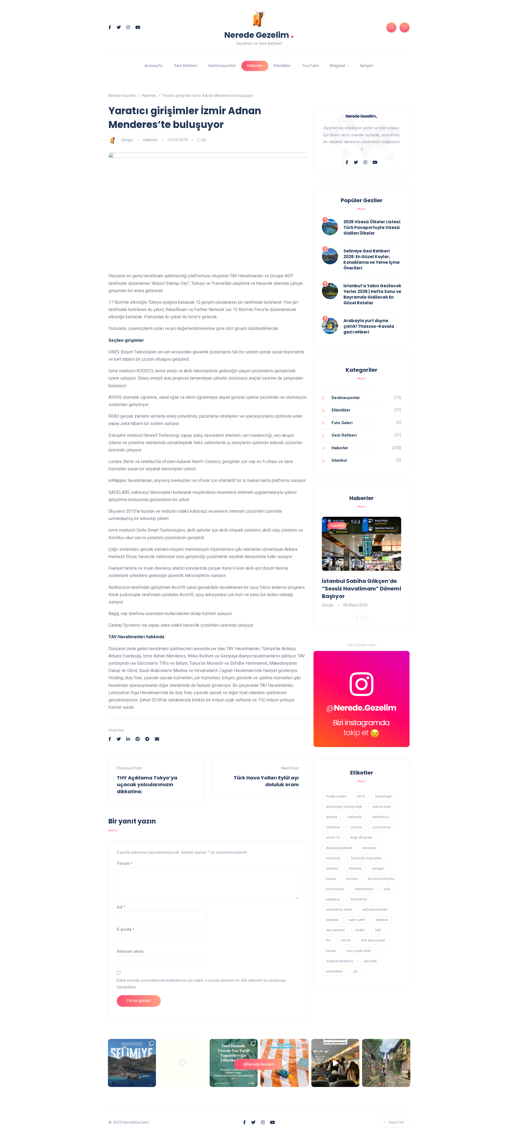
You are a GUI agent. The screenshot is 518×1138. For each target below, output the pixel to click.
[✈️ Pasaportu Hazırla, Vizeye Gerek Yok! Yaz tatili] (234, 1063)
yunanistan (334, 971)
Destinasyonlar (222, 65)
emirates (369, 848)
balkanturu (380, 817)
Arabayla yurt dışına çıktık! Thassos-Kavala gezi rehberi (368, 326)
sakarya (332, 920)
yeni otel (370, 961)
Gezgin (127, 140)
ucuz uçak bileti (358, 951)
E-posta (125, 929)
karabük (355, 868)
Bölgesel (337, 65)
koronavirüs (335, 889)
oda (387, 889)
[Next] (366, 618)
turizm (346, 940)
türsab (331, 951)
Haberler (255, 65)
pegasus (333, 899)
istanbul (332, 868)
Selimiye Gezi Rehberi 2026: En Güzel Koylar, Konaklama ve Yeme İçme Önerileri (371, 259)
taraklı (360, 930)
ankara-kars (382, 807)
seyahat (382, 920)
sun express (335, 930)
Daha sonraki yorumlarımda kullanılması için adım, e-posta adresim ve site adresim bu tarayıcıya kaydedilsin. (201, 984)
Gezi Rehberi (185, 65)
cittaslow (333, 827)
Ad (121, 907)
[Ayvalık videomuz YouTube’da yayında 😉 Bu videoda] (183, 1063)
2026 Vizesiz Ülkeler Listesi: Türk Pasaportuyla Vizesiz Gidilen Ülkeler (372, 227)
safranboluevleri (374, 909)
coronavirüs (381, 827)
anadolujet (383, 796)
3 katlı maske (336, 796)
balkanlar (354, 817)
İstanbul (339, 460)
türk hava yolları (373, 940)
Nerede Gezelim (259, 34)
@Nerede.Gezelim (259, 1064)
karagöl (378, 868)
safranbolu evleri (339, 909)
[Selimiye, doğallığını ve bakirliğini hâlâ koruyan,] (132, 1063)
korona (351, 879)
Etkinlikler (282, 65)
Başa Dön (396, 1122)
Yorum (124, 863)
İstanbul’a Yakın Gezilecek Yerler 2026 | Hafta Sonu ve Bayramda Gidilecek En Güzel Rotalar (372, 294)
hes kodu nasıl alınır (366, 858)
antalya (331, 817)
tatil (378, 930)
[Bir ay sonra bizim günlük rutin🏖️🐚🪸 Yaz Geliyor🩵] (284, 1063)
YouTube (310, 65)
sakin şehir (357, 920)
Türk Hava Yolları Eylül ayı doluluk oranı (266, 781)
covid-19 (332, 837)
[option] (361, 563)
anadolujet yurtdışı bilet (344, 807)
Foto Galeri (342, 422)
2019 (360, 796)
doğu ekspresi (361, 837)
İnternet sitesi (130, 951)
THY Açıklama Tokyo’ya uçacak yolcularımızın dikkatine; (147, 784)
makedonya (364, 889)
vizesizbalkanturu (339, 961)
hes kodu (333, 858)
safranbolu (358, 899)
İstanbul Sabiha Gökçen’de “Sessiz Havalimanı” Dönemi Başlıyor (361, 588)
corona (356, 827)
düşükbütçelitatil (339, 848)
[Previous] (357, 618)
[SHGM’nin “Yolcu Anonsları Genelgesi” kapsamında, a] (335, 1063)
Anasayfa (153, 65)
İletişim (366, 65)
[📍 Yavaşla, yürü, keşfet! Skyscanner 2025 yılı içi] (386, 1063)
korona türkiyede (381, 879)
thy (328, 940)
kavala (331, 879)
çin (355, 971)
